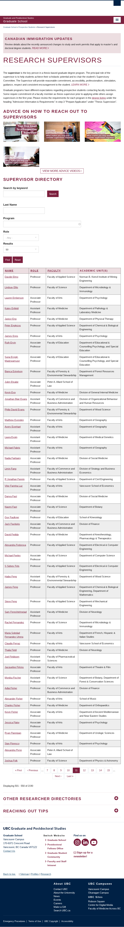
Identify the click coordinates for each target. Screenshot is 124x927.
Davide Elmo (11, 276)
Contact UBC (61, 889)
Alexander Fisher (14, 698)
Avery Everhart (13, 426)
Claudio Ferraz (12, 643)
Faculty (54, 270)
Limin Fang (10, 468)
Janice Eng (10, 318)
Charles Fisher (12, 705)
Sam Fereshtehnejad (16, 612)
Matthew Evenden (14, 420)
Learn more (79, 84)
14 (101, 770)
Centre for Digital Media (100, 905)
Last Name (10, 204)
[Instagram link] (77, 842)
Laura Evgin (11, 437)
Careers (58, 903)
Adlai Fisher (11, 688)
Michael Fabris (12, 447)
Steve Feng (11, 601)
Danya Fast (11, 496)
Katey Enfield (12, 308)
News (57, 896)
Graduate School (9, 27)
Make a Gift (60, 907)
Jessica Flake (12, 722)
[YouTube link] (93, 842)
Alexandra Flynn (13, 750)
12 (85, 770)
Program (8, 218)
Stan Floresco (12, 743)
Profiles (35, 874)
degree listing (99, 97)
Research (46, 874)
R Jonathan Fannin (15, 479)
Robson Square (96, 901)
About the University (64, 892)
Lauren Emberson (14, 297)
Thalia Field (11, 650)
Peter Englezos (13, 325)
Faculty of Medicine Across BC (104, 908)
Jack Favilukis (12, 524)
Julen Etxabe (11, 381)
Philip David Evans (15, 409)
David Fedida (12, 534)
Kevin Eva (10, 392)
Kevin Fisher (11, 712)
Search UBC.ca (62, 910)
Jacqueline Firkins (14, 667)
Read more (40, 48)
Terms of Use (34, 921)
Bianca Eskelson (13, 371)
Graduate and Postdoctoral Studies (62, 829)
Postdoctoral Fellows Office (55, 846)
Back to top (9, 874)
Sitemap (24, 874)
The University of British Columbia (53, 6)
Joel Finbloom (12, 656)
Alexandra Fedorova (15, 545)
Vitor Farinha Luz (14, 485)
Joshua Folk (11, 760)
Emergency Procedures (14, 921)
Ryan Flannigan (13, 733)
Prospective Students (26, 27)
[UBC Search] (117, 4)
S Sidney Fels (12, 566)
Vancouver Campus (98, 889)
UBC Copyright (51, 921)
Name (9, 270)
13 (93, 770)
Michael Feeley (13, 555)
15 (109, 770)
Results (8, 243)
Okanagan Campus (98, 892)
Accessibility (67, 921)
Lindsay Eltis (11, 287)
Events (57, 899)
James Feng (11, 587)
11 (77, 770)
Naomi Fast (11, 506)
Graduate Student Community (57, 855)
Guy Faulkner (12, 517)
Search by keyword (15, 188)
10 (69, 770)
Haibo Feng (11, 576)
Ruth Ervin (10, 342)
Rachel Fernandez (14, 622)
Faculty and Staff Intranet (56, 863)
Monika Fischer (13, 677)
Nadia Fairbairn (13, 458)
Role (6, 231)
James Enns (11, 336)
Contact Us (9, 851)
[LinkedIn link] (85, 842)
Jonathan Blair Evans (16, 399)
